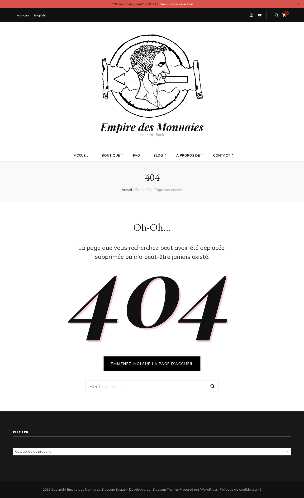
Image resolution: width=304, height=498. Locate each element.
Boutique (111, 155)
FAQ (136, 155)
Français (23, 15)
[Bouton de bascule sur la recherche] (276, 15)
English (39, 15)
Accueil (81, 155)
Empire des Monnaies (152, 126)
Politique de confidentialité (240, 489)
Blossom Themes (166, 489)
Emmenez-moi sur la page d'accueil (152, 363)
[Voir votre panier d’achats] (284, 15)
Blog (158, 155)
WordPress (209, 489)
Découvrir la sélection (176, 4)
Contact (221, 155)
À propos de (188, 155)
